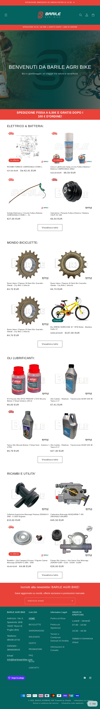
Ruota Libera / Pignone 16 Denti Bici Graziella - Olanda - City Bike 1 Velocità (68, 284)
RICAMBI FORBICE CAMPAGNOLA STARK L (24, 167)
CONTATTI (34, 668)
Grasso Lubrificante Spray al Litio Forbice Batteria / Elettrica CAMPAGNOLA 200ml (70, 168)
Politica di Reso (57, 618)
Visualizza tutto (50, 227)
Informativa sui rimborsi (83, 700)
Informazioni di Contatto (57, 648)
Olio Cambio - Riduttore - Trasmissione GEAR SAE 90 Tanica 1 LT (71, 400)
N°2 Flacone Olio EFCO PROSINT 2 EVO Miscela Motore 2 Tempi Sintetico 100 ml (26, 400)
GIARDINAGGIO (36, 631)
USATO (32, 643)
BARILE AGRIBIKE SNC (45, 700)
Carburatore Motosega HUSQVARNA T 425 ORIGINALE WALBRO (67, 515)
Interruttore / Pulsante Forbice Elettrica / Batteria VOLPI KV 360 (69, 214)
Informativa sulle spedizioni (72, 703)
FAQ (31, 655)
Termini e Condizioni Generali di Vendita (59, 637)
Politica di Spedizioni (55, 626)
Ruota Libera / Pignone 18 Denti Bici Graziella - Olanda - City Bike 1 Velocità (25, 284)
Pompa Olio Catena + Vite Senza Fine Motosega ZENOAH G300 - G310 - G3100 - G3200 (69, 562)
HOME (32, 618)
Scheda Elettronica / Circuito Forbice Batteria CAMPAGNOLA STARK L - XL (24, 214)
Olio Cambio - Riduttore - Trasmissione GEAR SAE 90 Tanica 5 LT (71, 446)
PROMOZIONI (35, 649)
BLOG (32, 661)
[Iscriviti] (72, 601)
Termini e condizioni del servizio (46, 703)
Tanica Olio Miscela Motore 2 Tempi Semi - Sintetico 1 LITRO (28, 446)
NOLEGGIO (34, 637)
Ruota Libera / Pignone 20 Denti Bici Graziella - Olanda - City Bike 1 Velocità (25, 331)
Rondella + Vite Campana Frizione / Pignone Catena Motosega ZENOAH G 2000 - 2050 (27, 562)
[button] (6, 15)
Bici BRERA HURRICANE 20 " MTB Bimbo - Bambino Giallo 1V (71, 328)
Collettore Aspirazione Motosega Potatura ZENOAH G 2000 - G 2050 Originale (28, 515)
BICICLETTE (35, 624)
